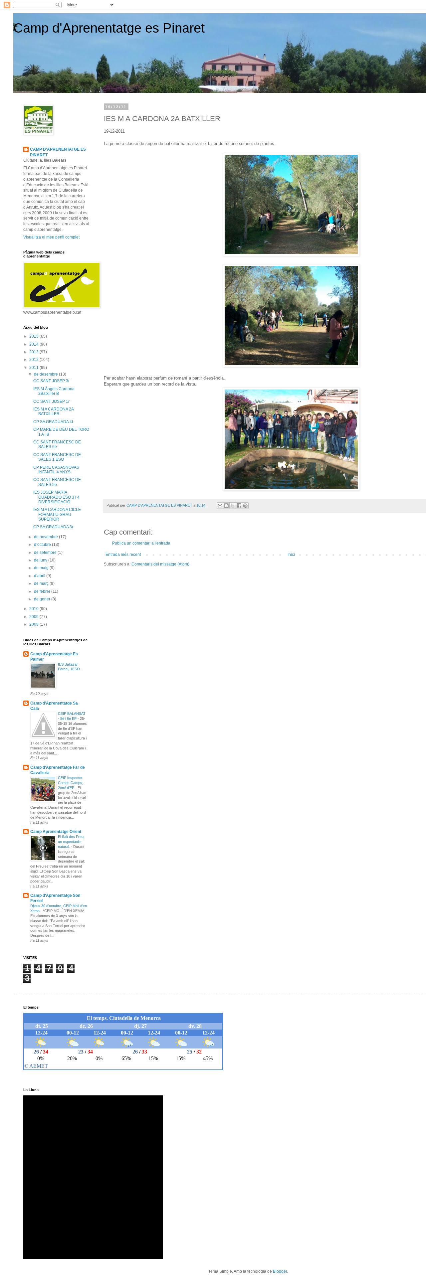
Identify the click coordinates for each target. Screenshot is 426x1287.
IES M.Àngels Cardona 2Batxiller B (54, 391)
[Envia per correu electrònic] (220, 505)
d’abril (40, 575)
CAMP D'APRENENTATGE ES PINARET (58, 152)
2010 (34, 608)
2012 (34, 359)
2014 (34, 344)
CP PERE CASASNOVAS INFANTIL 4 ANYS (56, 469)
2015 (34, 336)
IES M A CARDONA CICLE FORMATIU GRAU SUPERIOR (57, 514)
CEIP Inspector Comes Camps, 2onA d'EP (70, 783)
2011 (34, 367)
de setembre (46, 552)
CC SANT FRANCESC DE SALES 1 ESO (57, 457)
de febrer (42, 591)
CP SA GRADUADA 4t (53, 421)
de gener (42, 599)
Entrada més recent (123, 554)
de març (42, 583)
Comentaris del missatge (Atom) (160, 564)
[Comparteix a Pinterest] (245, 505)
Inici (291, 554)
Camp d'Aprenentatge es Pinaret (109, 28)
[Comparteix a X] (232, 505)
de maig (42, 567)
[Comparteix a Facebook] (239, 505)
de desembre (46, 374)
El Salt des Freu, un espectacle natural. (71, 842)
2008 (34, 624)
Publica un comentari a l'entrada (141, 543)
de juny (41, 560)
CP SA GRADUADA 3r (53, 527)
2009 (34, 616)
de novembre (46, 537)
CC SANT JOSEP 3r (51, 381)
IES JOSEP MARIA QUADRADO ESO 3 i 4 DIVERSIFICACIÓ (56, 497)
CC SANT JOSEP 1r (51, 401)
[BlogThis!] (226, 505)
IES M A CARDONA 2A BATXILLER (53, 411)
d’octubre (43, 544)
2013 (34, 352)
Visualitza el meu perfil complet (51, 237)
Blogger (280, 1271)
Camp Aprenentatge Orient (55, 831)
